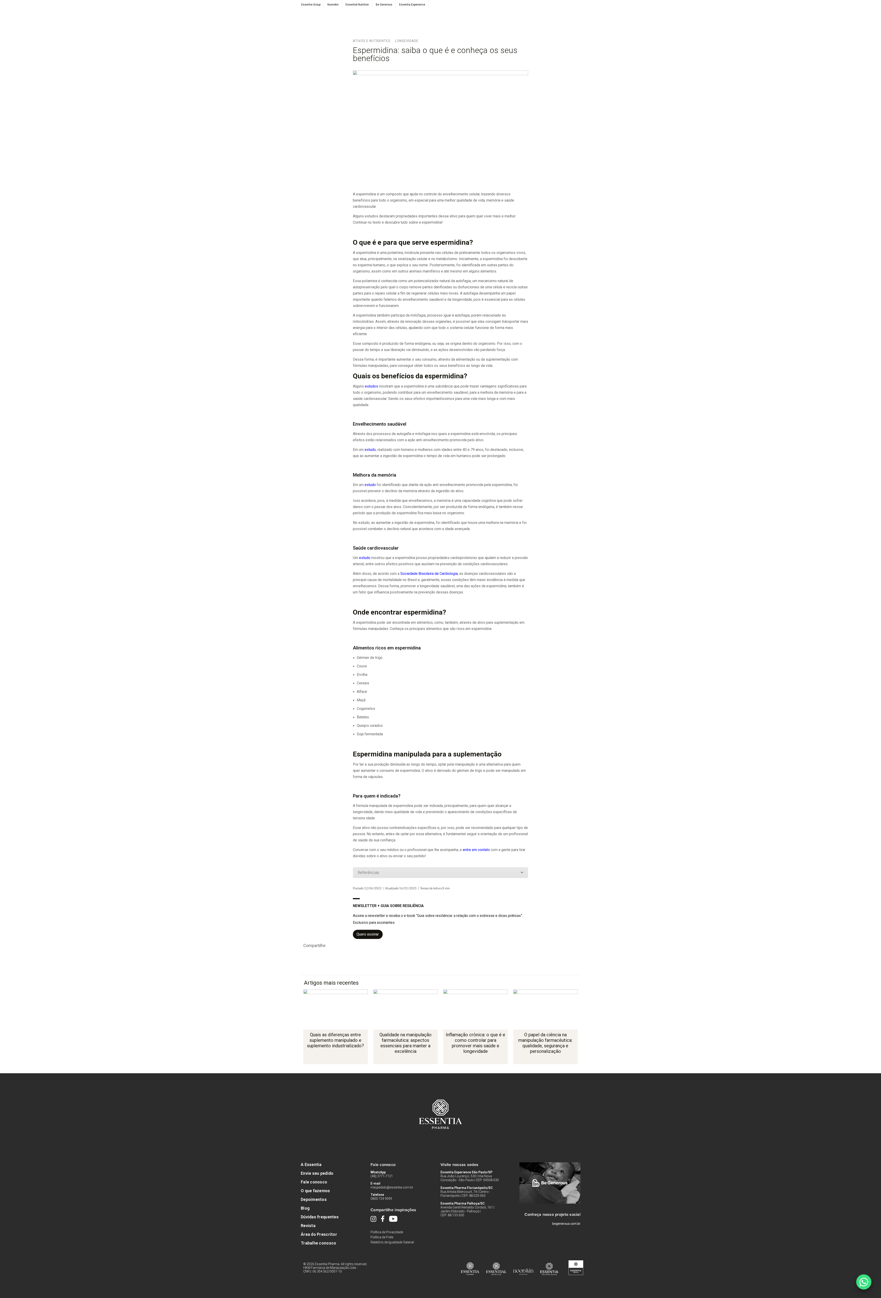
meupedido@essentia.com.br (392, 1187)
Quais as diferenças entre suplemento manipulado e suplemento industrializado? (335, 1040)
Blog (305, 1208)
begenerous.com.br (566, 1223)
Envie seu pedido (317, 1173)
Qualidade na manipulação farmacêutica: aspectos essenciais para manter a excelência (405, 1043)
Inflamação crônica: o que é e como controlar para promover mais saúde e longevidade (475, 1043)
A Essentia (311, 1164)
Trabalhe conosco (318, 1243)
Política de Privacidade (387, 1232)
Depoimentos (314, 1199)
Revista (308, 1225)
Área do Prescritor (319, 1234)
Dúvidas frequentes (320, 1216)
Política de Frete (382, 1237)
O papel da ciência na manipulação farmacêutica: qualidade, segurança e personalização (545, 1043)
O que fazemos (315, 1190)
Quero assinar (368, 934)
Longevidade (406, 41)
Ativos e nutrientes (371, 41)
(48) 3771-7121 (382, 1176)
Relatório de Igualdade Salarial (392, 1242)
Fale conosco (314, 1182)
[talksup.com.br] (863, 1282)
